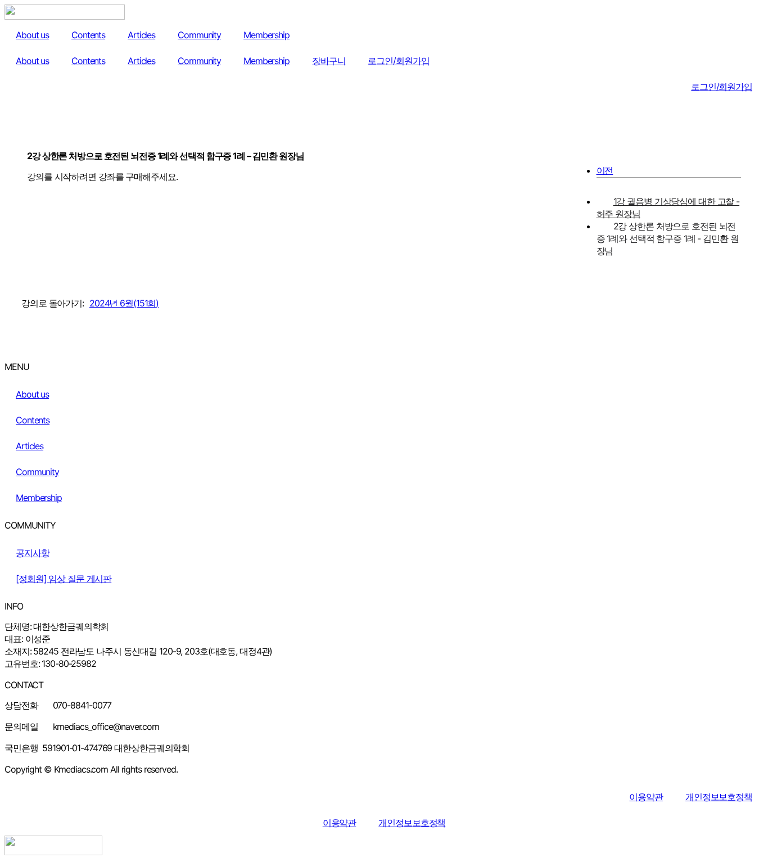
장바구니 (329, 60)
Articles (141, 34)
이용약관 (646, 796)
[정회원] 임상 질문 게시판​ (63, 578)
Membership (266, 34)
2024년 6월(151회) (124, 303)
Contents (88, 34)
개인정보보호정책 (718, 796)
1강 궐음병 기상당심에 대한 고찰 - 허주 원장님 (668, 207)
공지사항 (32, 552)
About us (32, 34)
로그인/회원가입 (398, 60)
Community (199, 34)
